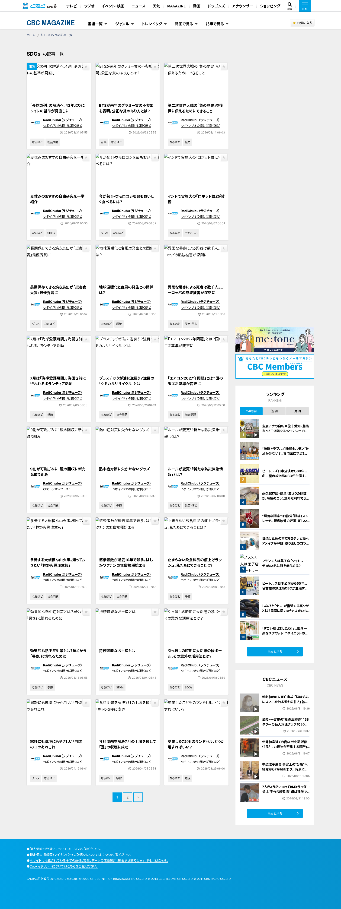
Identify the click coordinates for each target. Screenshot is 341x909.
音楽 (103, 142)
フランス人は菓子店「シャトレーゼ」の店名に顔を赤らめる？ (284, 563)
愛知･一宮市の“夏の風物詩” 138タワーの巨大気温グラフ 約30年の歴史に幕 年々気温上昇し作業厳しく (285, 726)
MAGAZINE (176, 6)
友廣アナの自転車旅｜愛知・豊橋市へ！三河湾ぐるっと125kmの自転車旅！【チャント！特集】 (285, 431)
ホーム (31, 35)
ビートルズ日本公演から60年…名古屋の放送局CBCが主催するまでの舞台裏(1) (285, 588)
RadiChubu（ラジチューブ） (62, 120)
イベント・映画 (113, 6)
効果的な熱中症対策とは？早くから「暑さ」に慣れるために (58, 653)
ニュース (138, 6)
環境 (119, 324)
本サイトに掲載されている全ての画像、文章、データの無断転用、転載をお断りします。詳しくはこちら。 (99, 860)
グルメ (104, 233)
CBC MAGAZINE (51, 23)
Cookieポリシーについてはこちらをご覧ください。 (64, 866)
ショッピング (270, 6)
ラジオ (89, 6)
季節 (50, 414)
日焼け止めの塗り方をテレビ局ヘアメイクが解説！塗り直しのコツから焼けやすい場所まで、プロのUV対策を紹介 (285, 545)
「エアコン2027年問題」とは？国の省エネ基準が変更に (195, 381)
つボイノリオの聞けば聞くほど (62, 125)
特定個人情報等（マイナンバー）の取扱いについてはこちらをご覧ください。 (81, 855)
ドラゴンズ (216, 6)
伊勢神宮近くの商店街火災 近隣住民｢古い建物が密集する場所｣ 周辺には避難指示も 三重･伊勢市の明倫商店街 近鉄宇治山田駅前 (286, 749)
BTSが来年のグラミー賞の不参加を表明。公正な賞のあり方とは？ (126, 108)
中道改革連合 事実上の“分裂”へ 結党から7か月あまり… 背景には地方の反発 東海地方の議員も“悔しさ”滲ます (285, 771)
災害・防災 (191, 324)
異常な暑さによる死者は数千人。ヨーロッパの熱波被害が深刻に (196, 290)
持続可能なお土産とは (117, 650)
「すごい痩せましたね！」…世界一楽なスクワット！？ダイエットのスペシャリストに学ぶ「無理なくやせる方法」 (285, 635)
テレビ (71, 6)
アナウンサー (242, 6)
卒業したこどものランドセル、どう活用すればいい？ (196, 744)
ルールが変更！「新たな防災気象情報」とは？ (195, 472)
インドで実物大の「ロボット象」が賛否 (196, 199)
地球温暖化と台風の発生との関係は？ (126, 290)
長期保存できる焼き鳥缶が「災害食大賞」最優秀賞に (58, 290)
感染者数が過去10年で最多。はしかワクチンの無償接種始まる (126, 562)
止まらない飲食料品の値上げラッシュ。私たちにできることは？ (195, 562)
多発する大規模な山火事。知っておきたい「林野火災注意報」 (57, 562)
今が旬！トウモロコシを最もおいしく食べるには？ (126, 199)
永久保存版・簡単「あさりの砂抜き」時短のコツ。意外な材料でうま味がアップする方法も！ (285, 498)
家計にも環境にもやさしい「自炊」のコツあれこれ (57, 744)
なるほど (37, 142)
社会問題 (52, 142)
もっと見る (275, 651)
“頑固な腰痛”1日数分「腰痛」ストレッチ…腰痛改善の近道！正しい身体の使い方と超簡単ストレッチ (285, 521)
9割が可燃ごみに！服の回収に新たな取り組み (57, 472)
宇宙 (119, 778)
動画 (196, 6)
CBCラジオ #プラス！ (56, 489)
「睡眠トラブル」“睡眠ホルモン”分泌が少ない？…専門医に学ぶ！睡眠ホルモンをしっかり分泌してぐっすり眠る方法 (285, 456)
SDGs (51, 233)
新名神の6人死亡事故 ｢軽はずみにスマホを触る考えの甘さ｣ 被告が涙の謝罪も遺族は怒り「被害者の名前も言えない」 (285, 704)
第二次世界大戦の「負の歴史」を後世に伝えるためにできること (195, 108)
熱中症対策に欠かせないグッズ (124, 469)
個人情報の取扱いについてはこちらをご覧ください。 (65, 849)
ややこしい (191, 233)
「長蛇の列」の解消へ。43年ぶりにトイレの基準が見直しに (57, 108)
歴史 (187, 142)
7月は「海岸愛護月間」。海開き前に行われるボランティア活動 (58, 381)
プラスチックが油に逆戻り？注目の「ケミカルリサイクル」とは (126, 381)
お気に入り (304, 23)
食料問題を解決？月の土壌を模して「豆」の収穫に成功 (127, 744)
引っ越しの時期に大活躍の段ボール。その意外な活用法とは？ (195, 653)
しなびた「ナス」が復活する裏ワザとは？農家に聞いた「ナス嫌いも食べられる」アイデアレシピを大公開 (286, 613)
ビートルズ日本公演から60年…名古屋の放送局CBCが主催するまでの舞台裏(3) (285, 476)
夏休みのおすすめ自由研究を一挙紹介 (57, 199)
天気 (156, 6)
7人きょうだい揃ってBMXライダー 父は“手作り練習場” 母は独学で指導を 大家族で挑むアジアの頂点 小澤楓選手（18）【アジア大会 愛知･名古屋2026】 (286, 796)
